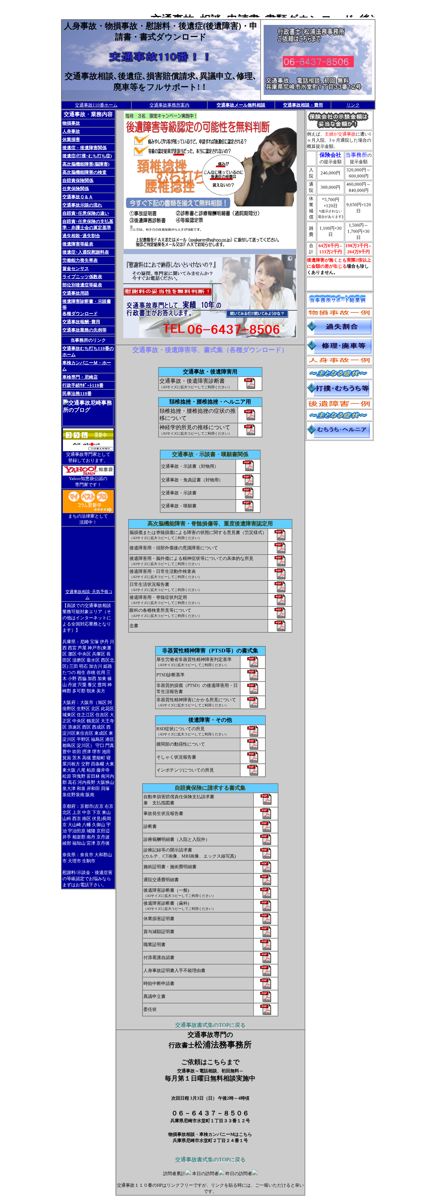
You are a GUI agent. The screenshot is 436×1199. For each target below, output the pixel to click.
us (248, 469)
